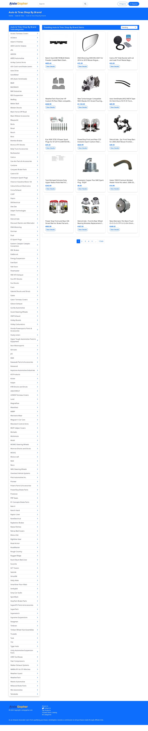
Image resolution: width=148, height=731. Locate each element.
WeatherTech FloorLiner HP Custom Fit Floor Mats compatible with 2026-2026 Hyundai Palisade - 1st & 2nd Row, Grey (58, 102)
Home (11, 16)
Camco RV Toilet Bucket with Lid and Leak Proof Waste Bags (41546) (122, 60)
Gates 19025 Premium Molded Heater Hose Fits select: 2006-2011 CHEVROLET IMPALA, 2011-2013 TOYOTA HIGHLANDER (123, 183)
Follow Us (47, 708)
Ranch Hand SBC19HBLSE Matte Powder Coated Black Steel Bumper (57, 60)
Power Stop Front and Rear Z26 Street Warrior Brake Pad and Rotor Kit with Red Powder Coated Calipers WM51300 (58, 224)
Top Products (46, 710)
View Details (50, 66)
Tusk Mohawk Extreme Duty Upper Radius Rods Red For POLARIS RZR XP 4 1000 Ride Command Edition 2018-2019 (56, 183)
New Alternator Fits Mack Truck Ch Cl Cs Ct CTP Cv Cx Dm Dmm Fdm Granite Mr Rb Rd (121, 223)
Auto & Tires (19, 16)
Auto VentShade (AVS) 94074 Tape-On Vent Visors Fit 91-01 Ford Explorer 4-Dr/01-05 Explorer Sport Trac (123, 102)
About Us (45, 706)
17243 (101, 241)
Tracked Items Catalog (49, 712)
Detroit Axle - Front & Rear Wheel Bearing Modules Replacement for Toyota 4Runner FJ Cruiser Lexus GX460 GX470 (91, 224)
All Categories (46, 715)
